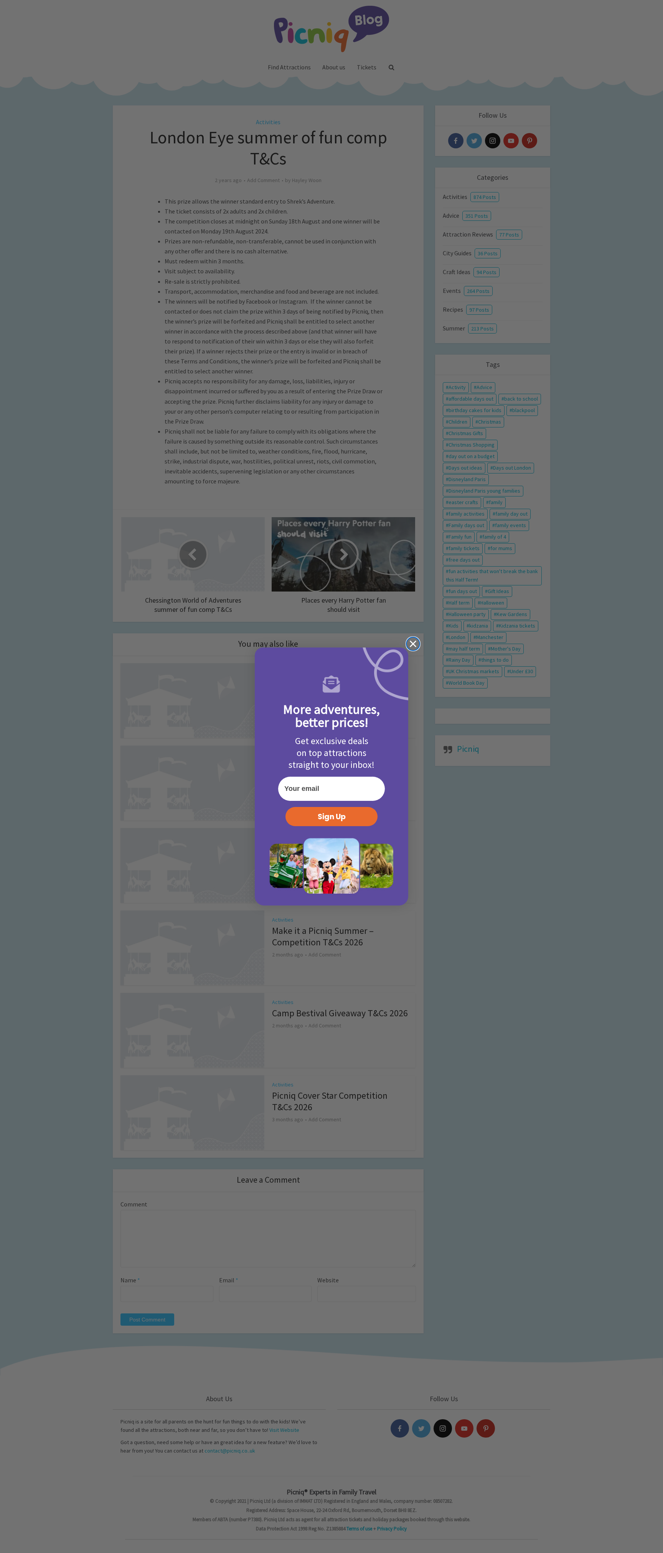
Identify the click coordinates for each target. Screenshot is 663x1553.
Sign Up (332, 817)
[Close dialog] (413, 644)
